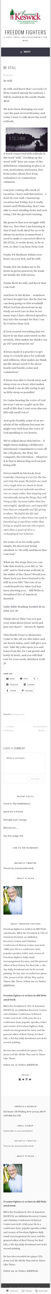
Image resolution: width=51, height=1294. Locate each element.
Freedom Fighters (25, 32)
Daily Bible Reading (15, 606)
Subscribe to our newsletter (18, 1131)
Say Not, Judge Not (13, 836)
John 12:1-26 (10, 610)
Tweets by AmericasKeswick (18, 868)
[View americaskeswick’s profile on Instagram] (27, 1079)
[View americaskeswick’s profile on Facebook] (20, 1079)
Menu (27, 51)
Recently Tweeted (26, 863)
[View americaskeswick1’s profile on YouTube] (30, 1079)
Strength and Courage (15, 819)
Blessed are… (10, 827)
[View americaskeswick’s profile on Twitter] (23, 1079)
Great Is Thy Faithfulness (16, 803)
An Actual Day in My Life (40, 728)
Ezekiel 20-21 (36, 606)
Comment (34, 779)
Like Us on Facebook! (25, 847)
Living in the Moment (8, 728)
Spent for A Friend (13, 811)
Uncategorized (18, 714)
